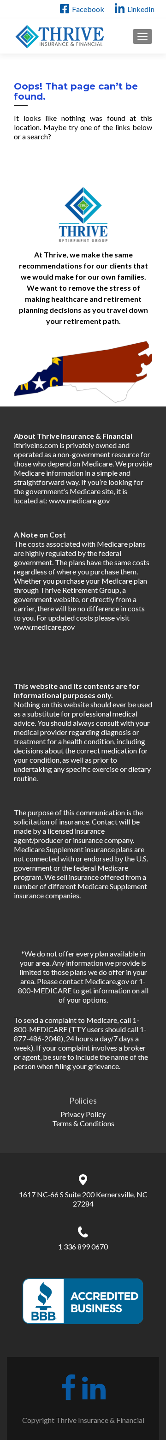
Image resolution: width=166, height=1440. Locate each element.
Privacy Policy (83, 1114)
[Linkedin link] (94, 1384)
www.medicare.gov (79, 500)
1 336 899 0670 (83, 1246)
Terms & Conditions (83, 1123)
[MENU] (142, 36)
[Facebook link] (68, 1384)
